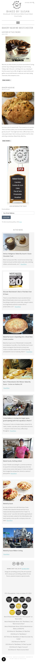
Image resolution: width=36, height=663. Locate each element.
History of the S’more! (11, 32)
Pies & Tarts (18, 192)
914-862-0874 (29, 2)
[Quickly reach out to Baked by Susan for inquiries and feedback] (22, 565)
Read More (24, 264)
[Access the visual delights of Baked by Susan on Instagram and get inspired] (18, 565)
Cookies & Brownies (18, 186)
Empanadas (18, 195)
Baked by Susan (18, 11)
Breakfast (18, 198)
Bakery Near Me (8, 87)
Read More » (7, 80)
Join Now (6, 217)
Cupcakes (18, 182)
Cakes (18, 189)
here (20, 222)
